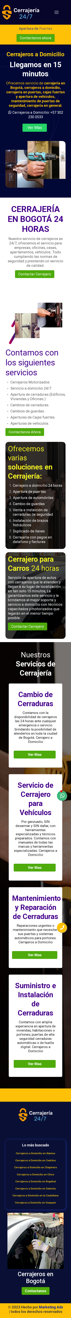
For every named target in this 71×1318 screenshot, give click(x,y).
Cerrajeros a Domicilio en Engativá (35, 1181)
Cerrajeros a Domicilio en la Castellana (35, 1195)
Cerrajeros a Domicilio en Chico (35, 1174)
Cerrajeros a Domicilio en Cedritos (35, 1160)
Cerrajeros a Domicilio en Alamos (35, 1153)
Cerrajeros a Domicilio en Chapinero (35, 1167)
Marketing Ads (51, 1307)
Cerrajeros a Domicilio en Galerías (35, 1188)
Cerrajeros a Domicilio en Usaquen (35, 1202)
